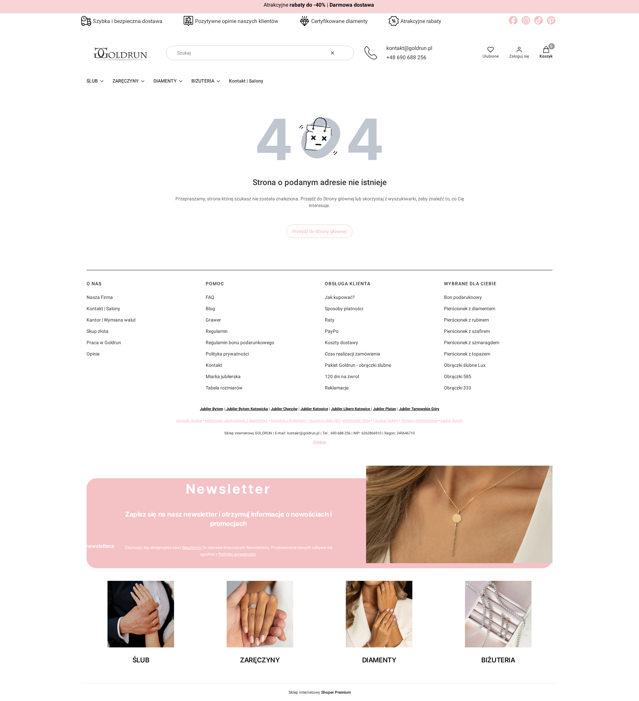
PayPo (331, 331)
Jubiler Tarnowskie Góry (419, 409)
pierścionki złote (356, 420)
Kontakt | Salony (103, 308)
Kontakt (214, 365)
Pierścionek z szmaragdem (471, 342)
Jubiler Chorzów (284, 409)
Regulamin (217, 331)
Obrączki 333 (457, 387)
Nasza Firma (100, 297)
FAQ (210, 297)
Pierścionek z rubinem (466, 320)
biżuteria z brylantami (289, 420)
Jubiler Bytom (211, 409)
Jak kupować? (340, 297)
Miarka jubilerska (223, 376)
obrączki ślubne (189, 420)
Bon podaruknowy (463, 297)
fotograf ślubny (385, 420)
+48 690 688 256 (406, 57)
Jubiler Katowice (314, 409)
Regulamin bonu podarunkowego (240, 342)
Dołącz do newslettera (87, 546)
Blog (210, 308)
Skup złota (97, 331)
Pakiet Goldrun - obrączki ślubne (358, 365)
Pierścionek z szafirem (467, 331)
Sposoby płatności (344, 308)
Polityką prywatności (237, 554)
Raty (329, 320)
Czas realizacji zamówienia (352, 353)
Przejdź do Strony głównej (319, 231)
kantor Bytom (452, 420)
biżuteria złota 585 (325, 420)
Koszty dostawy (341, 342)
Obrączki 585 (457, 376)
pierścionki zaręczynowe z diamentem (236, 420)
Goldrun (319, 442)
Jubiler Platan (384, 409)
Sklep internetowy (320, 692)
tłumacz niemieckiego (419, 420)
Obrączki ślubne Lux (465, 365)
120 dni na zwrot (342, 376)
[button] (346, 53)
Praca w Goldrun (104, 342)
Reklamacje (336, 387)
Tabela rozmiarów (224, 387)
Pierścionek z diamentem (469, 308)
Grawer (213, 320)
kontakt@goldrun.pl (409, 48)
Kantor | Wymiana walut (111, 320)
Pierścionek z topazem (467, 353)
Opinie (93, 353)
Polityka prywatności (227, 353)
